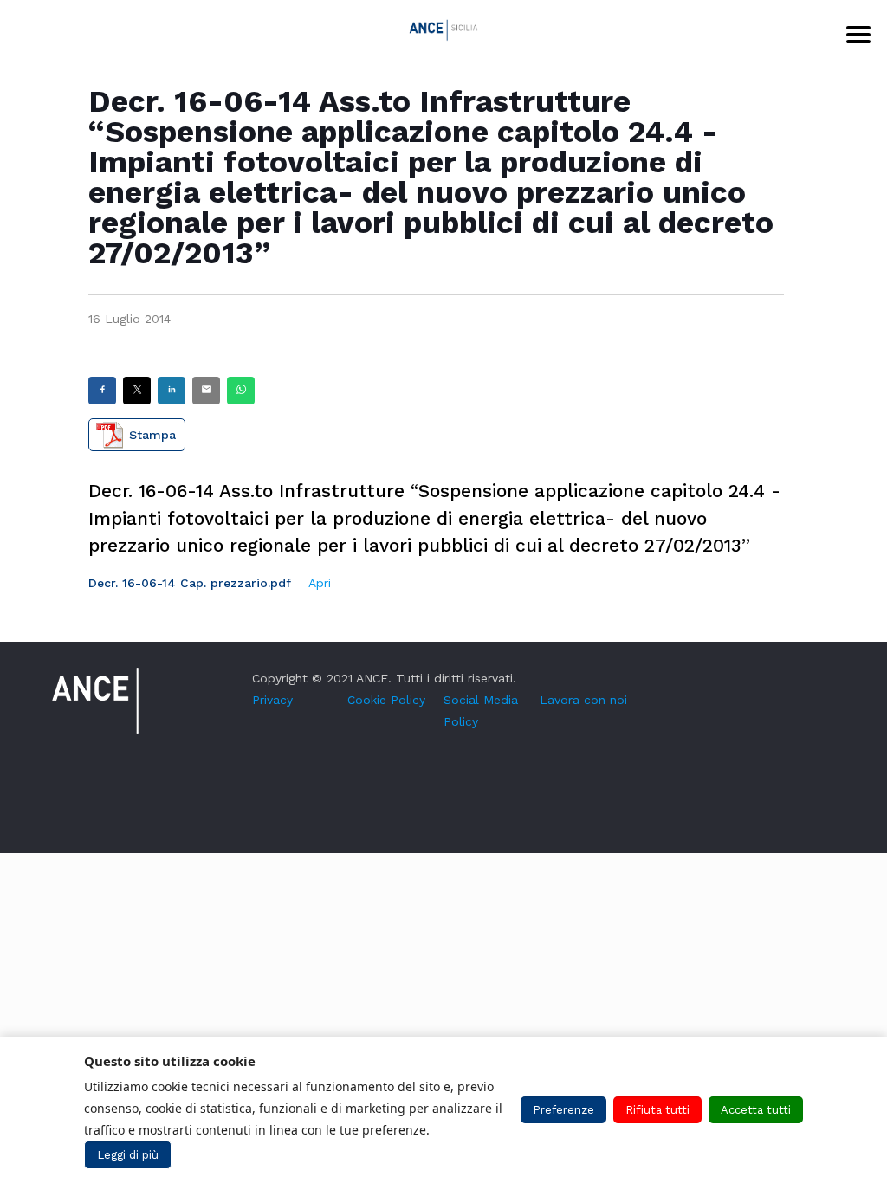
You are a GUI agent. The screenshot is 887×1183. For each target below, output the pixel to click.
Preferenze (563, 1109)
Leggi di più (128, 1154)
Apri (319, 583)
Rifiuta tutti (657, 1109)
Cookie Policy (386, 700)
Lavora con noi (583, 700)
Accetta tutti (756, 1109)
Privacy (272, 700)
